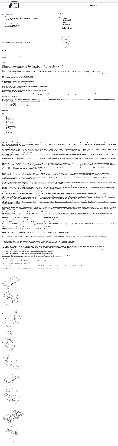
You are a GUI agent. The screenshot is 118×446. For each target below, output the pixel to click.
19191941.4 (11, 14)
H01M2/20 (60, 13)
